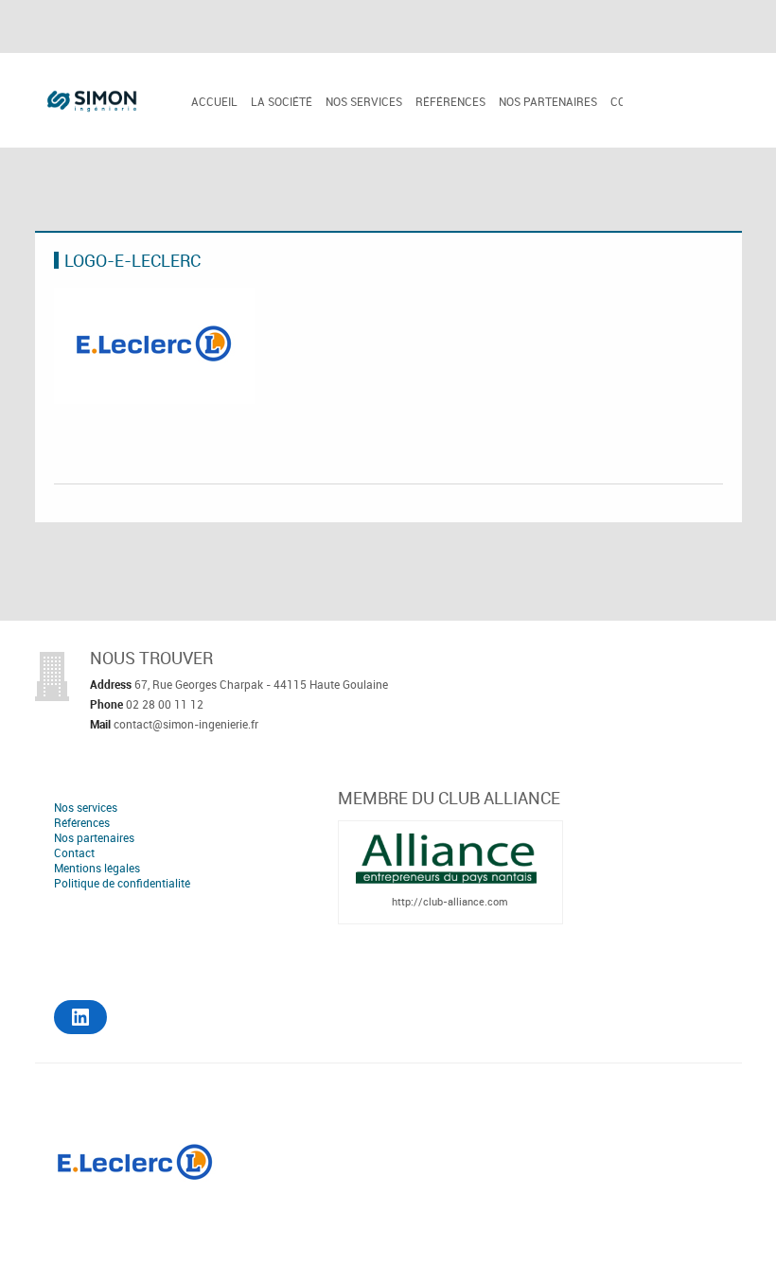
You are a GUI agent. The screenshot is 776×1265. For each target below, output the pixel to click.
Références (450, 101)
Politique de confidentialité (122, 882)
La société (281, 101)
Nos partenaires (548, 101)
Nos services (364, 101)
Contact (74, 852)
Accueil (214, 101)
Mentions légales (97, 867)
